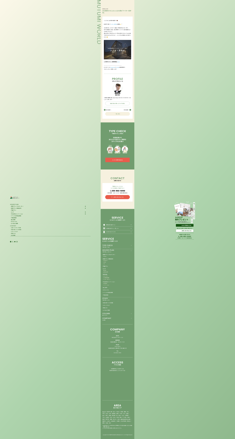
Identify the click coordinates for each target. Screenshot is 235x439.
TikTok (117, 67)
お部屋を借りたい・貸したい (119, 228)
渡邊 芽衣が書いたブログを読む (117, 103)
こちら (118, 61)
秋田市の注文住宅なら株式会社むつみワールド (117, 434)
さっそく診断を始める (117, 160)
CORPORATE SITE (119, 232)
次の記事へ (126, 110)
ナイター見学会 (114, 24)
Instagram (112, 67)
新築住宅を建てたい (119, 225)
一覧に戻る (117, 114)
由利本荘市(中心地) (125, 419)
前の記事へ (108, 110)
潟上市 (104, 411)
